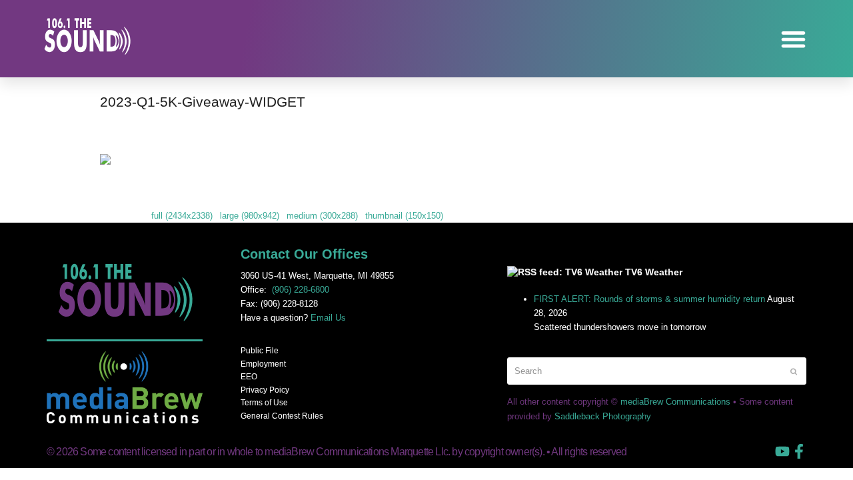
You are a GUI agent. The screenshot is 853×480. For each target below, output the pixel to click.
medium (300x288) (322, 216)
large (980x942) (249, 216)
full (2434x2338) (182, 216)
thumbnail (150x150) (404, 216)
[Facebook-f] (799, 451)
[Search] (656, 371)
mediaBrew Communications (675, 402)
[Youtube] (782, 451)
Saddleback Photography (602, 416)
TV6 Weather (653, 272)
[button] (794, 39)
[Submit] (793, 371)
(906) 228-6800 (300, 290)
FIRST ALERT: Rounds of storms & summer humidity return (649, 299)
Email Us (328, 318)
